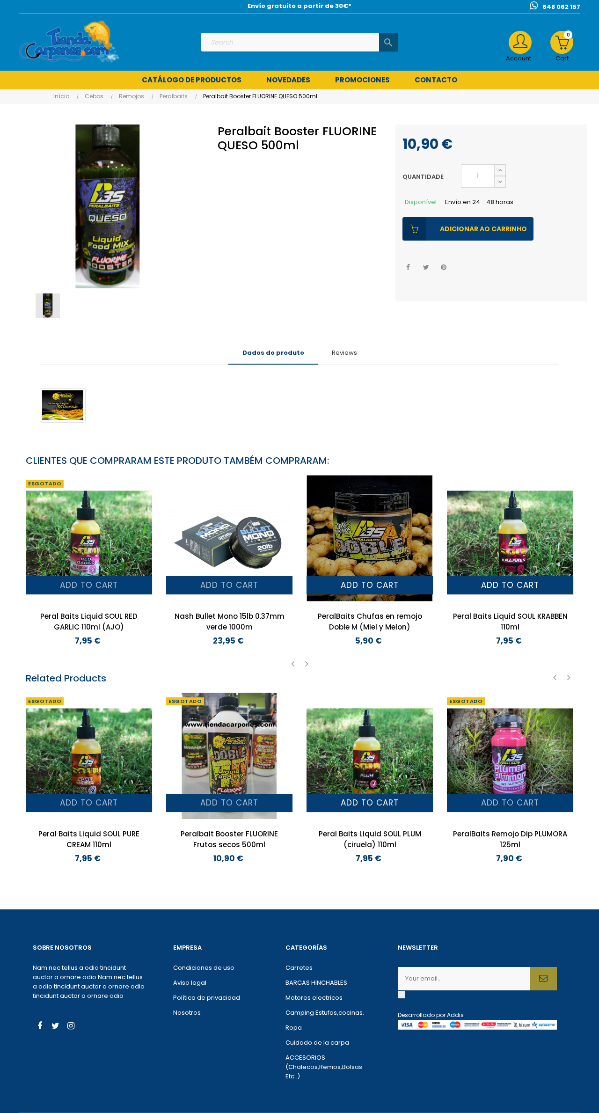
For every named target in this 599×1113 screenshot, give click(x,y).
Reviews (344, 352)
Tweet (426, 267)
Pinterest (444, 267)
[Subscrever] (543, 978)
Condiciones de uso (203, 967)
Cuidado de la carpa (317, 1042)
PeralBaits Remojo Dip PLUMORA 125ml (510, 839)
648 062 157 (561, 6)
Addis (455, 1015)
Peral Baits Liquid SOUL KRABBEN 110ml (510, 621)
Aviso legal (189, 982)
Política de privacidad (206, 997)
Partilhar (408, 267)
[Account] (520, 42)
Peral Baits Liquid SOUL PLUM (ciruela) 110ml (370, 839)
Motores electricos (314, 997)
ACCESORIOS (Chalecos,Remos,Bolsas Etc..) (323, 1067)
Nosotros (187, 1012)
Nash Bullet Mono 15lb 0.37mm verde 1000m (230, 621)
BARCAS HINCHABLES (316, 982)
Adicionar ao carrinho (483, 229)
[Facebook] (40, 1027)
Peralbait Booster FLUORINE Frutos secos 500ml (229, 839)
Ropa (293, 1027)
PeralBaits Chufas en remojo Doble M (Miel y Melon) (370, 621)
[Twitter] (55, 1027)
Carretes (299, 967)
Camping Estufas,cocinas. (324, 1012)
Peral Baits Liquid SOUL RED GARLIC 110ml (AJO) (89, 621)
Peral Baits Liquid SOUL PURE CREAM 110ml (88, 839)
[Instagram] (71, 1027)
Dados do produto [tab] (273, 352)
